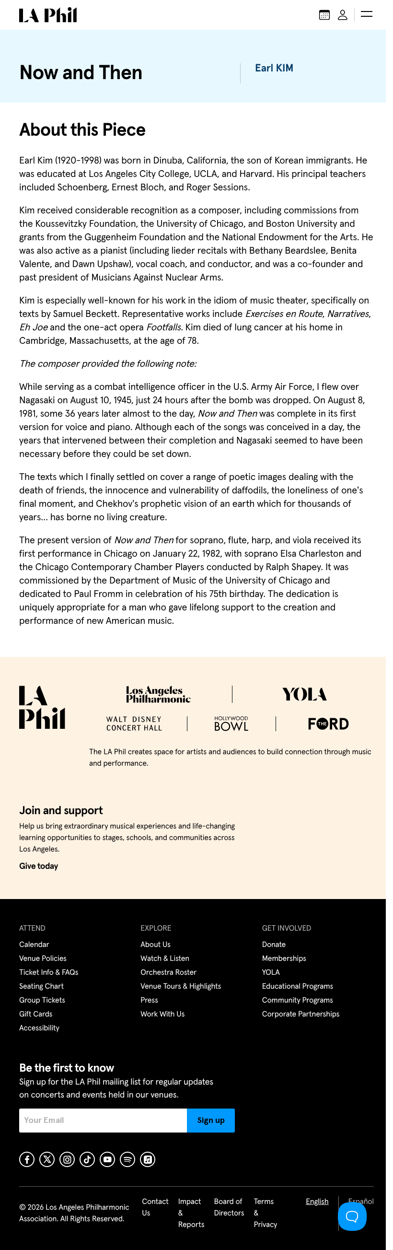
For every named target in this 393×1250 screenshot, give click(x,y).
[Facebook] (27, 1159)
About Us (155, 945)
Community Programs (297, 1001)
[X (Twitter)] (47, 1159)
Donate (274, 945)
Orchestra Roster (168, 973)
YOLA (271, 973)
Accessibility (39, 1028)
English (317, 1202)
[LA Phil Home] (48, 15)
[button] (366, 15)
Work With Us (162, 1014)
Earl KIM (274, 68)
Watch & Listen (164, 959)
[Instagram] (67, 1159)
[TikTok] (87, 1159)
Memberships (284, 959)
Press (149, 1001)
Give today (38, 866)
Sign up (211, 1120)
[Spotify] (127, 1159)
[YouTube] (107, 1159)
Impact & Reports (191, 1213)
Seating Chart (41, 987)
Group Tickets (42, 1001)
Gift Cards (35, 1014)
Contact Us (155, 1207)
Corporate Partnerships (301, 1014)
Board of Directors (229, 1207)
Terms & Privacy (265, 1213)
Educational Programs (297, 987)
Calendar (34, 945)
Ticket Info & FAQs (48, 973)
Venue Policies (43, 959)
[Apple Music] (147, 1159)
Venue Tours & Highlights (180, 987)
